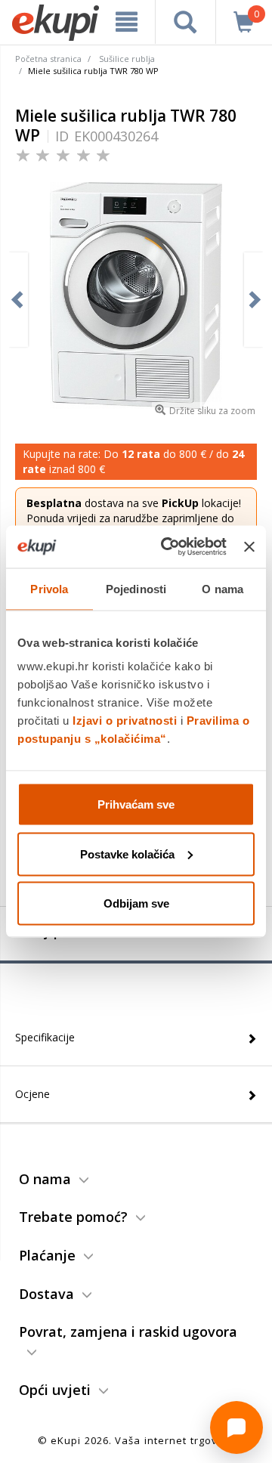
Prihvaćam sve (136, 804)
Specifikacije (45, 1037)
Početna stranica (48, 58)
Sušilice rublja (127, 58)
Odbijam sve (136, 903)
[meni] (126, 22)
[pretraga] (185, 22)
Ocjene (32, 1094)
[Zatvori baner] (249, 546)
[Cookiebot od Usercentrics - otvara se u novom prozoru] (168, 547)
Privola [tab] (49, 588)
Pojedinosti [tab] (136, 588)
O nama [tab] (222, 588)
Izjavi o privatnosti (125, 720)
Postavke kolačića (127, 853)
